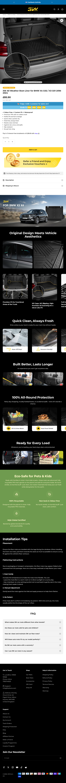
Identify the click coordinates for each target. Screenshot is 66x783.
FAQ (4, 730)
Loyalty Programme (10, 743)
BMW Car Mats (11, 14)
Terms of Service (48, 684)
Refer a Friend (8, 739)
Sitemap (45, 691)
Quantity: (6, 138)
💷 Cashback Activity (33, 2)
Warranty (46, 687)
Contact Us (6, 717)
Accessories (30, 681)
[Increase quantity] (12, 142)
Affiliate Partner (8, 736)
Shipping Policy (48, 675)
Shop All (29, 687)
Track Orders (7, 723)
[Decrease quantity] (5, 142)
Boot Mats (29, 678)
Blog (4, 733)
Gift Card (29, 684)
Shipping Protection (10, 726)
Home (4, 14)
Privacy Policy (47, 681)
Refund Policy (47, 678)
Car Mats (29, 675)
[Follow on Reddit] (26, 767)
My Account (7, 720)
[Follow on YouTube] (17, 767)
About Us (6, 714)
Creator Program (9, 746)
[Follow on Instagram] (13, 767)
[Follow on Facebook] (4, 767)
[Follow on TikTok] (21, 767)
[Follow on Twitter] (8, 767)
